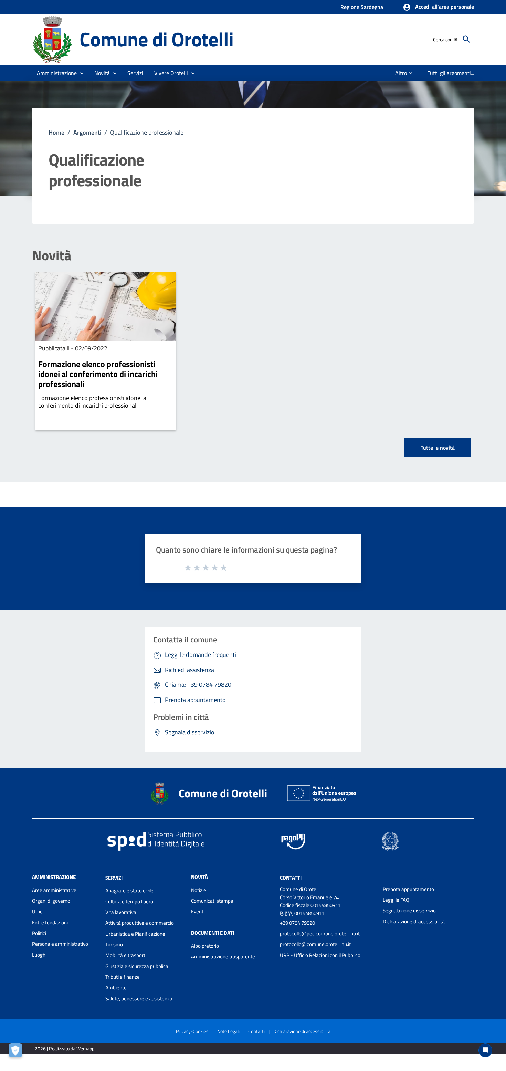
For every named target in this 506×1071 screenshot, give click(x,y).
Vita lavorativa (120, 912)
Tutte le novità (438, 447)
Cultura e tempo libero (129, 901)
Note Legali (228, 1031)
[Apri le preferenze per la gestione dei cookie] (17, 1052)
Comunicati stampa (212, 901)
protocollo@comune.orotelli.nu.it (315, 944)
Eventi (197, 911)
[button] (438, 7)
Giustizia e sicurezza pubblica (136, 966)
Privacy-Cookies (192, 1031)
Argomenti (87, 132)
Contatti (291, 877)
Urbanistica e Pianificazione (135, 934)
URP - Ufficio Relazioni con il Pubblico (320, 955)
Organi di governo (51, 901)
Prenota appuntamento (408, 889)
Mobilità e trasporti (125, 955)
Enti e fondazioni (50, 922)
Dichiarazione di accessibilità (414, 921)
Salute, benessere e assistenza (138, 998)
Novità (51, 255)
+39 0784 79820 (297, 923)
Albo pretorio (205, 946)
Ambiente (116, 987)
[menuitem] (398, 73)
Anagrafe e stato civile (129, 890)
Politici (39, 933)
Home (56, 132)
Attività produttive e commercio (139, 923)
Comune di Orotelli (156, 39)
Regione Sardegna (361, 7)
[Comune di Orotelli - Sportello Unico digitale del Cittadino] (52, 38)
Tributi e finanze (122, 977)
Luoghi (39, 955)
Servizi (114, 877)
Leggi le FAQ (396, 900)
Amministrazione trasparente (223, 956)
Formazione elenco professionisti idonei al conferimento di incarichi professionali (98, 374)
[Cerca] (466, 39)
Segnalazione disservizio (409, 910)
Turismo (114, 944)
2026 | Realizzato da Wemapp (64, 1048)
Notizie (198, 890)
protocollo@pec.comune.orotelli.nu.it (320, 933)
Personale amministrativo (60, 944)
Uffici (37, 911)
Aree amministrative (54, 890)
